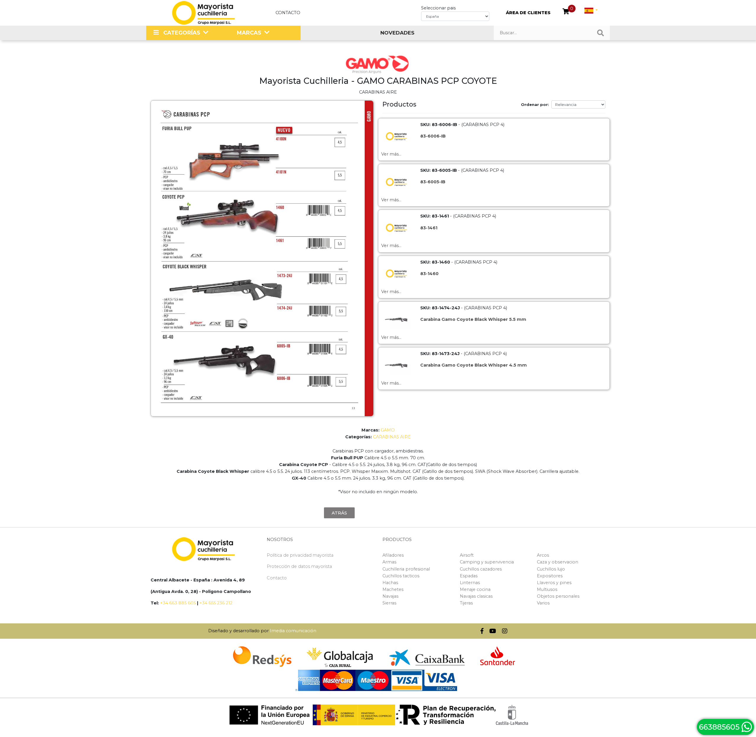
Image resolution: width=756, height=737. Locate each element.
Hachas (390, 582)
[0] (566, 12)
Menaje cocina (475, 589)
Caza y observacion (557, 562)
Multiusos (547, 589)
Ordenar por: (535, 104)
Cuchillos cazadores (481, 569)
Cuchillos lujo (551, 569)
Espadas (469, 576)
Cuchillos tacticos (400, 576)
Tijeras (466, 603)
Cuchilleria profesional (406, 569)
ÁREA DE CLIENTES (528, 12)
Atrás (339, 513)
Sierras (389, 603)
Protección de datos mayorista (299, 566)
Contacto (288, 12)
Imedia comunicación (293, 630)
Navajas (390, 596)
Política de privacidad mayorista (300, 555)
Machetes (392, 589)
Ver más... (391, 154)
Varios (543, 603)
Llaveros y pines (554, 582)
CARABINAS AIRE (392, 436)
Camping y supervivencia (487, 562)
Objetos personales (558, 596)
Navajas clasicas (476, 596)
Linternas (470, 582)
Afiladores (393, 555)
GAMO (388, 430)
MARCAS (249, 33)
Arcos (543, 555)
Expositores (550, 576)
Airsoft (467, 555)
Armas (389, 562)
